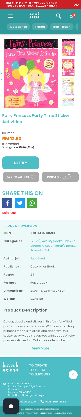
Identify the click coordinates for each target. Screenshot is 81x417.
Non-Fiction (61, 27)
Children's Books (62, 246)
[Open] (11, 406)
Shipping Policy (46, 413)
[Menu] (10, 16)
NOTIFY (20, 163)
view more (40, 348)
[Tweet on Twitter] (20, 203)
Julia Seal (37, 258)
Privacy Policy (32, 413)
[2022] (35, 241)
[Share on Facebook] (7, 203)
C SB (45, 246)
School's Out (39, 250)
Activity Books (52, 241)
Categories (18, 27)
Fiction (40, 27)
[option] (32, 4)
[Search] (59, 16)
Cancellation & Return (63, 413)
